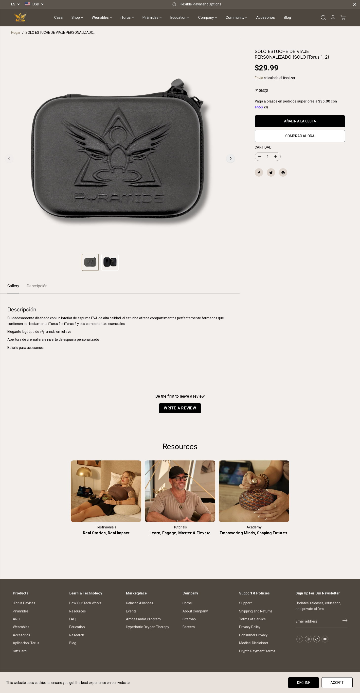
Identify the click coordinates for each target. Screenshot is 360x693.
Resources (77, 611)
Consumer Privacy (253, 635)
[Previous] (9, 158)
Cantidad (263, 147)
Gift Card (20, 651)
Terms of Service (252, 619)
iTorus (126, 17)
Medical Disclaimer (253, 643)
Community (235, 17)
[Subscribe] (344, 621)
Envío (259, 78)
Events (131, 611)
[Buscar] (323, 17)
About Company (195, 611)
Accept (337, 683)
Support (245, 603)
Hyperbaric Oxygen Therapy (147, 627)
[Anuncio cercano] (354, 4)
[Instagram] (308, 639)
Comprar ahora (300, 136)
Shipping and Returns (255, 611)
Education (178, 17)
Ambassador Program (143, 619)
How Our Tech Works (85, 603)
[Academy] (254, 491)
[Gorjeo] (271, 173)
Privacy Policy (249, 627)
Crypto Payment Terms (257, 651)
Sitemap (189, 619)
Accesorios (265, 17)
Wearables (101, 17)
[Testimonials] (106, 491)
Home (187, 603)
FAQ (72, 619)
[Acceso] (333, 17)
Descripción (37, 286)
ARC (16, 619)
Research (76, 635)
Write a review (180, 408)
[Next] (230, 158)
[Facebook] (259, 173)
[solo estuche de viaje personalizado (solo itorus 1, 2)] (120, 158)
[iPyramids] (20, 17)
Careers (188, 627)
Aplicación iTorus (26, 643)
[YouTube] (325, 639)
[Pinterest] (283, 173)
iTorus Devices (24, 603)
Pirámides (151, 17)
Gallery (13, 286)
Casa (58, 17)
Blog (287, 17)
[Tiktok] (316, 639)
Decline (303, 683)
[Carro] (343, 17)
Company (206, 17)
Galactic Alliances (139, 603)
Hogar (15, 32)
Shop (76, 17)
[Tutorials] (180, 491)
